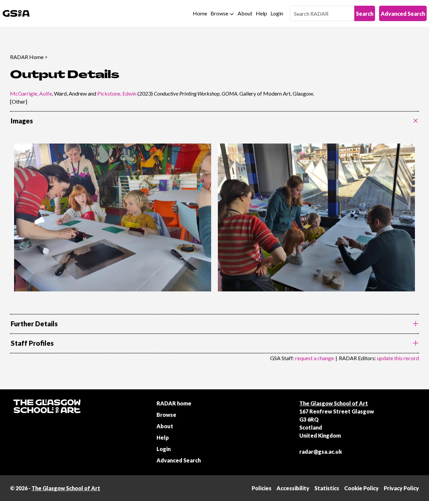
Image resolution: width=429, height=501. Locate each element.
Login (276, 13)
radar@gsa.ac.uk (320, 451)
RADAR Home (27, 57)
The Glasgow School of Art (333, 403)
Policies (261, 488)
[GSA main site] (16, 13)
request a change (314, 358)
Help (261, 13)
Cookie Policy (361, 488)
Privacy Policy (401, 488)
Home (200, 13)
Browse (219, 13)
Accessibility (293, 488)
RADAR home (174, 403)
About (245, 13)
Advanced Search (403, 13)
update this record (398, 358)
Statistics (326, 488)
